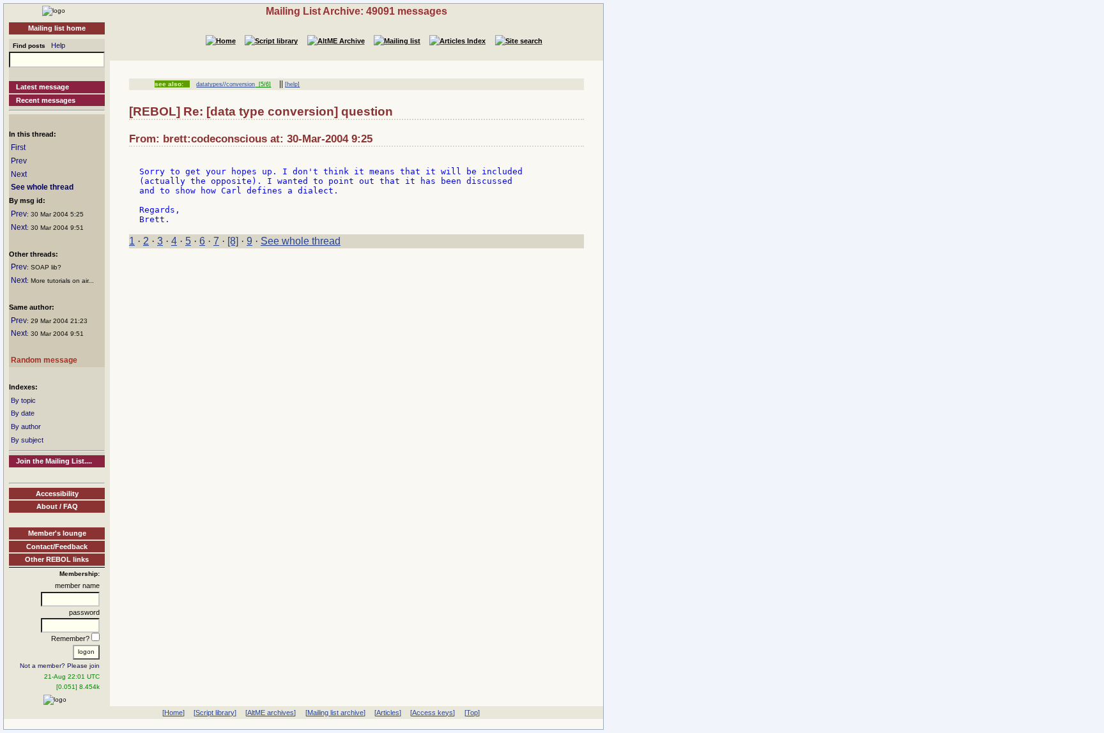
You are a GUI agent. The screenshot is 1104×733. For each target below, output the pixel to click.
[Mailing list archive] (335, 712)
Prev (19, 160)
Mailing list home (57, 28)
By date (22, 413)
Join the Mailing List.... (54, 461)
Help (58, 45)
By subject (27, 440)
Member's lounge (57, 533)
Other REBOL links (57, 559)
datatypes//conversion (225, 84)
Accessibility (57, 493)
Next (19, 174)
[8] (232, 241)
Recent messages (45, 100)
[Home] (53, 10)
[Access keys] (432, 712)
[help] (292, 84)
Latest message (42, 87)
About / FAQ (57, 506)
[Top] (472, 712)
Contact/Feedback (57, 546)
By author (26, 426)
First (18, 147)
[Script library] (215, 712)
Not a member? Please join (60, 665)
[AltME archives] (270, 712)
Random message (44, 360)
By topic (23, 400)
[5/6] (263, 84)
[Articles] (387, 712)
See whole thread (42, 187)
